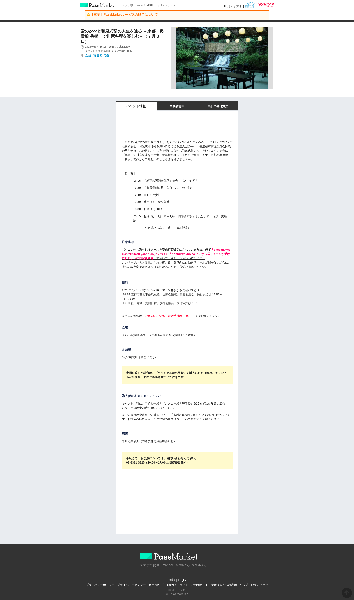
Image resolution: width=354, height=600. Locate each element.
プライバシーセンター (131, 584)
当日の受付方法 (218, 106)
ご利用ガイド (199, 584)
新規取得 (249, 6)
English (182, 580)
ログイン (250, 3)
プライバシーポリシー (100, 584)
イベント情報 (136, 106)
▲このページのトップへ (347, 593)
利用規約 (154, 584)
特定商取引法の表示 (224, 584)
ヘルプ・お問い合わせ (253, 584)
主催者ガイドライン (175, 584)
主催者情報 (177, 106)
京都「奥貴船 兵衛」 (98, 55)
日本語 (171, 580)
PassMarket (98, 5)
